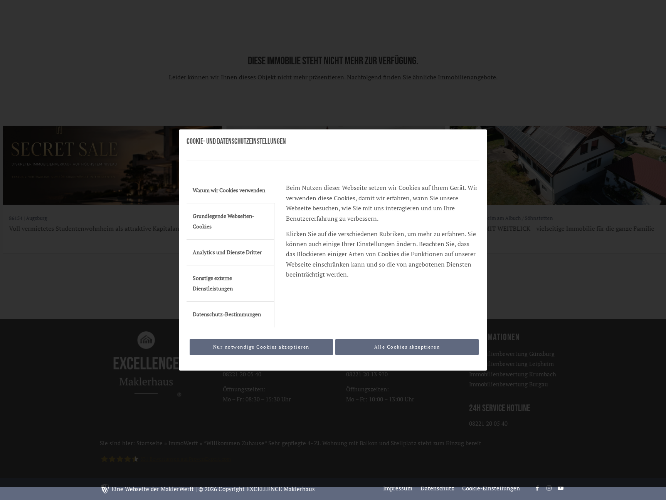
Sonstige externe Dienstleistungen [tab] (213, 283)
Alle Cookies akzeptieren (407, 347)
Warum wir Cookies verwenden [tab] (229, 190)
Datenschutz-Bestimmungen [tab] (227, 314)
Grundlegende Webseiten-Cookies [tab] (223, 221)
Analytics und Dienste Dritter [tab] (227, 252)
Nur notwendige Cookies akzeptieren (261, 347)
